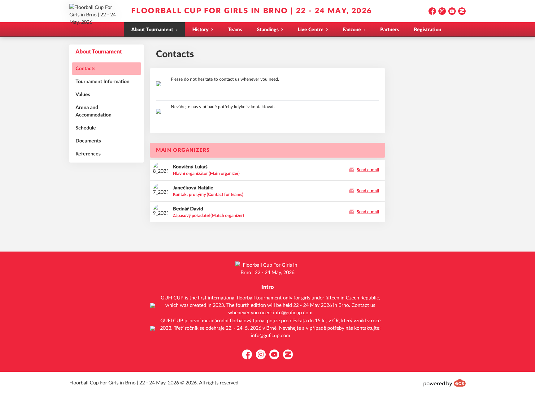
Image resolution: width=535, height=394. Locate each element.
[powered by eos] (445, 383)
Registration (427, 29)
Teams (235, 29)
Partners (389, 29)
